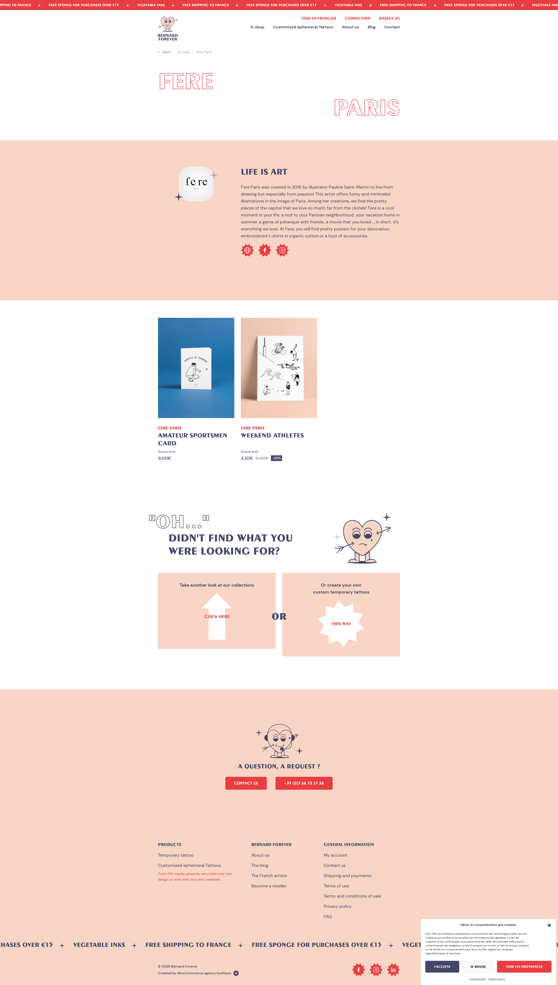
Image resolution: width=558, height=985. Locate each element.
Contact (392, 27)
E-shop (257, 27)
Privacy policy (496, 979)
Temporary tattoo (176, 855)
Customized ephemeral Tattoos (303, 27)
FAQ (328, 916)
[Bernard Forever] (168, 29)
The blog (259, 865)
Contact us (335, 865)
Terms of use (336, 886)
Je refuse (478, 967)
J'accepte (442, 967)
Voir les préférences (524, 967)
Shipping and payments (347, 875)
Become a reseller (268, 886)
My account (335, 855)
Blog (372, 27)
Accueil (184, 52)
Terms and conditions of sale (352, 896)
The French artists (269, 875)
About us (350, 27)
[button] (549, 925)
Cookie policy (477, 979)
